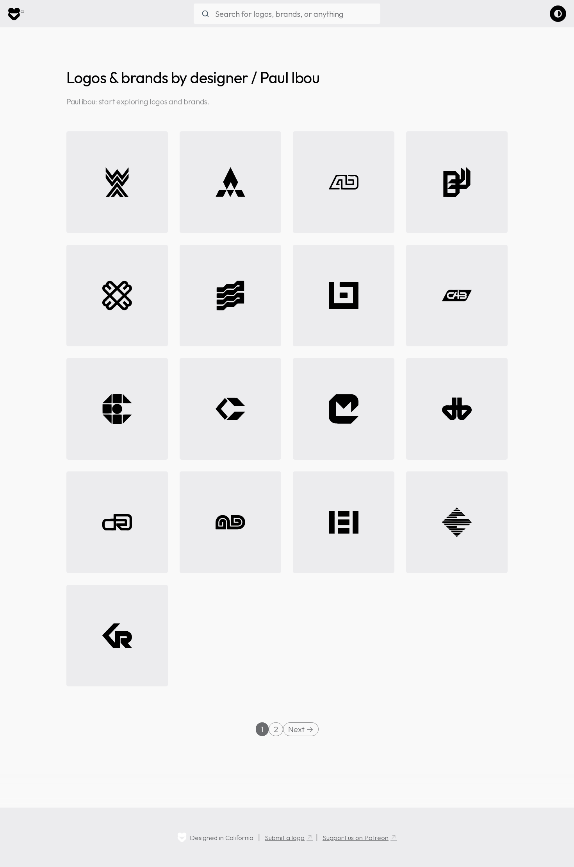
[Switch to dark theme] (558, 13)
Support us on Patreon (356, 837)
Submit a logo (285, 837)
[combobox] (287, 13)
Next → (301, 729)
